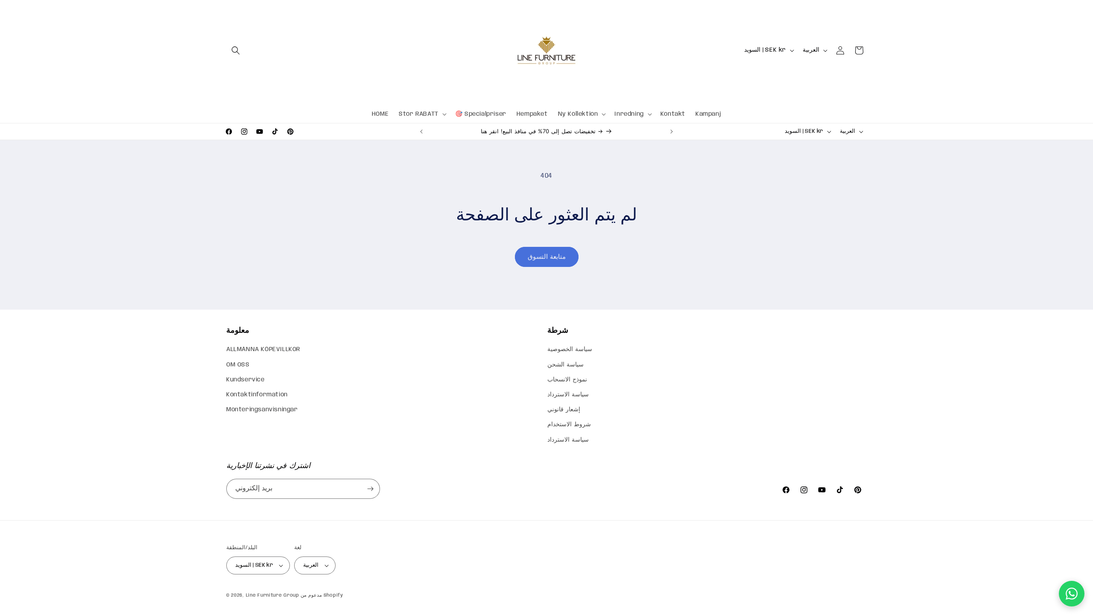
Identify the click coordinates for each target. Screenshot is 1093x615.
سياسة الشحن (565, 365)
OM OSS (238, 365)
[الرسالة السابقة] (421, 131)
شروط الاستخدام (569, 425)
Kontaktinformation (257, 395)
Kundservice (245, 380)
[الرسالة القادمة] (671, 131)
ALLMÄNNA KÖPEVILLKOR (263, 349)
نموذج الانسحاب (567, 380)
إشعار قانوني (563, 410)
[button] (235, 50)
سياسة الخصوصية (569, 349)
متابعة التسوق (547, 257)
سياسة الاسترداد (568, 395)
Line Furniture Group (272, 595)
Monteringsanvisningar (262, 410)
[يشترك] (370, 489)
